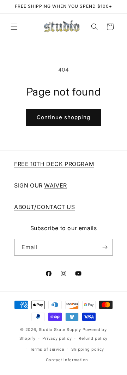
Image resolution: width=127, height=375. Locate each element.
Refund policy (93, 338)
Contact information (67, 359)
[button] (14, 27)
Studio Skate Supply (60, 329)
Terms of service (47, 349)
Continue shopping (63, 117)
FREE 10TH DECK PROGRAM (54, 163)
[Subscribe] (105, 247)
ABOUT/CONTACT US (44, 206)
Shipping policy (87, 349)
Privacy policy (57, 338)
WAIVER (55, 185)
